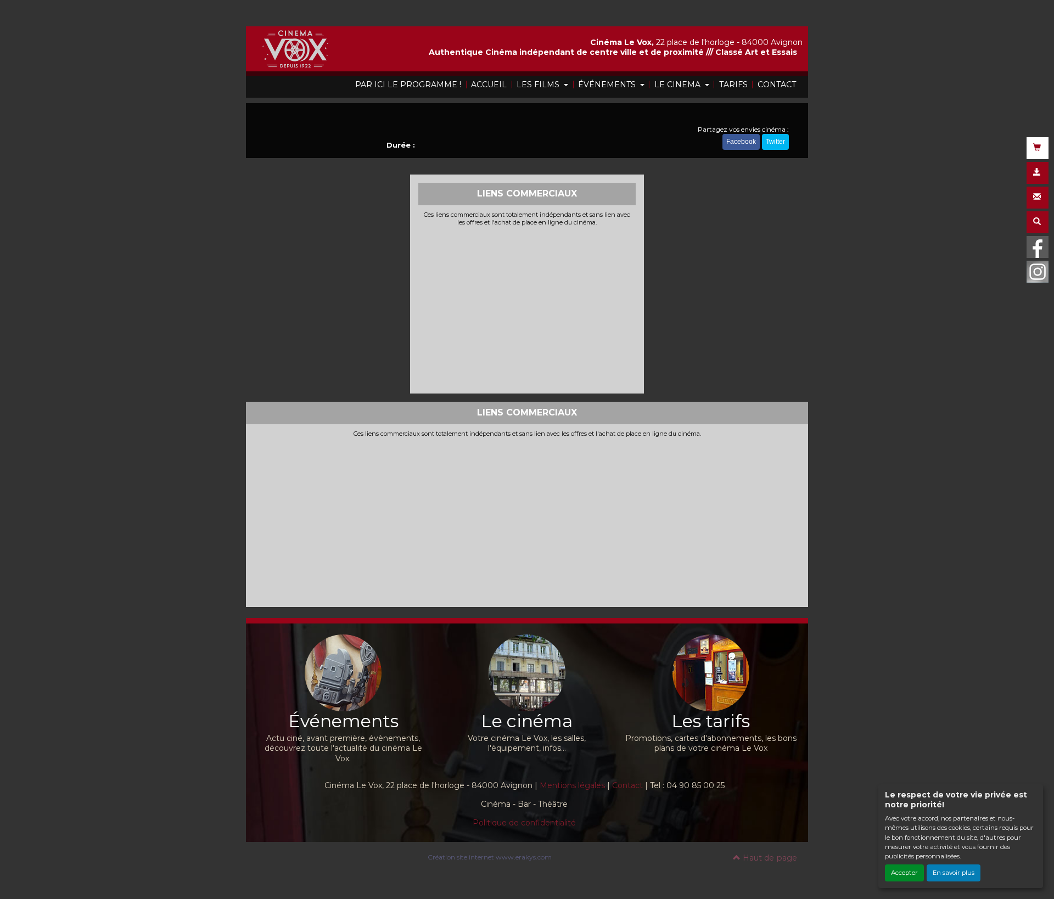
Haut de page (769, 858)
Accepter (904, 872)
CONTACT (777, 84)
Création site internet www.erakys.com (490, 857)
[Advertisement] (527, 308)
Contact (627, 785)
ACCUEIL (489, 84)
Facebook (741, 141)
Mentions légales (572, 785)
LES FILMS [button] (539, 84)
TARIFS (733, 84)
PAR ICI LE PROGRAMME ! (408, 84)
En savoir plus (953, 872)
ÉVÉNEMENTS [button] (608, 84)
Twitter (775, 141)
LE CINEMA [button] (678, 84)
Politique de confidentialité (524, 823)
